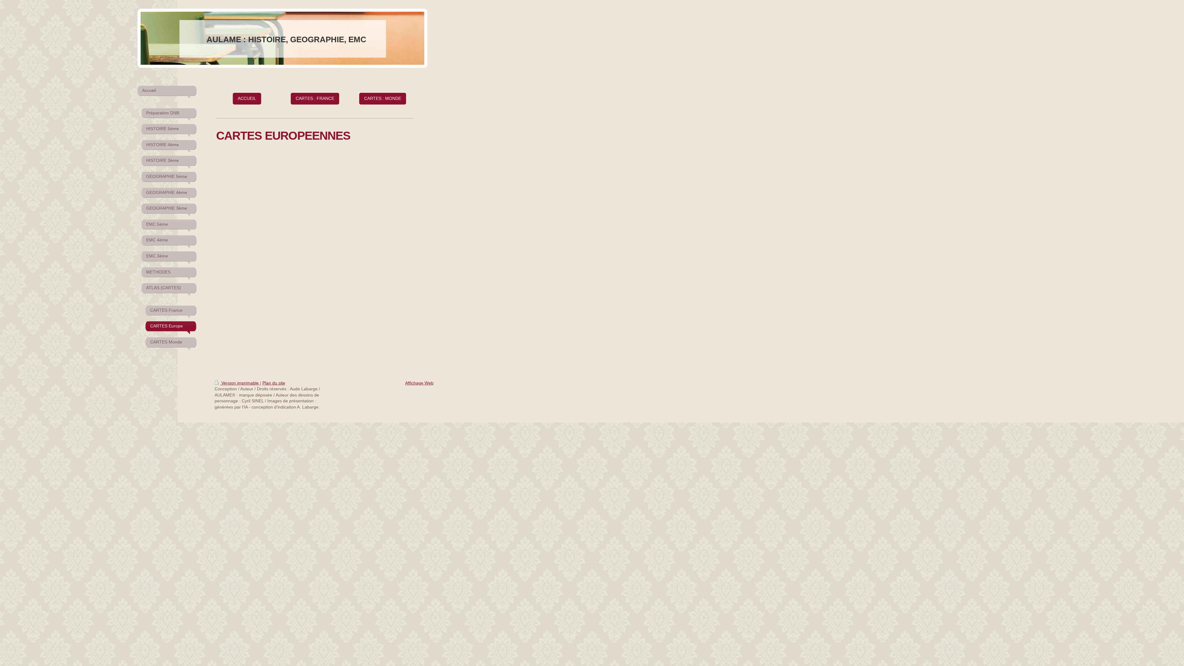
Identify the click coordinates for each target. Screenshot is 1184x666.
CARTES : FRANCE (315, 98)
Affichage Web (419, 382)
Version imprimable (240, 382)
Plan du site (273, 382)
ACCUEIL (247, 98)
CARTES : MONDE (382, 98)
